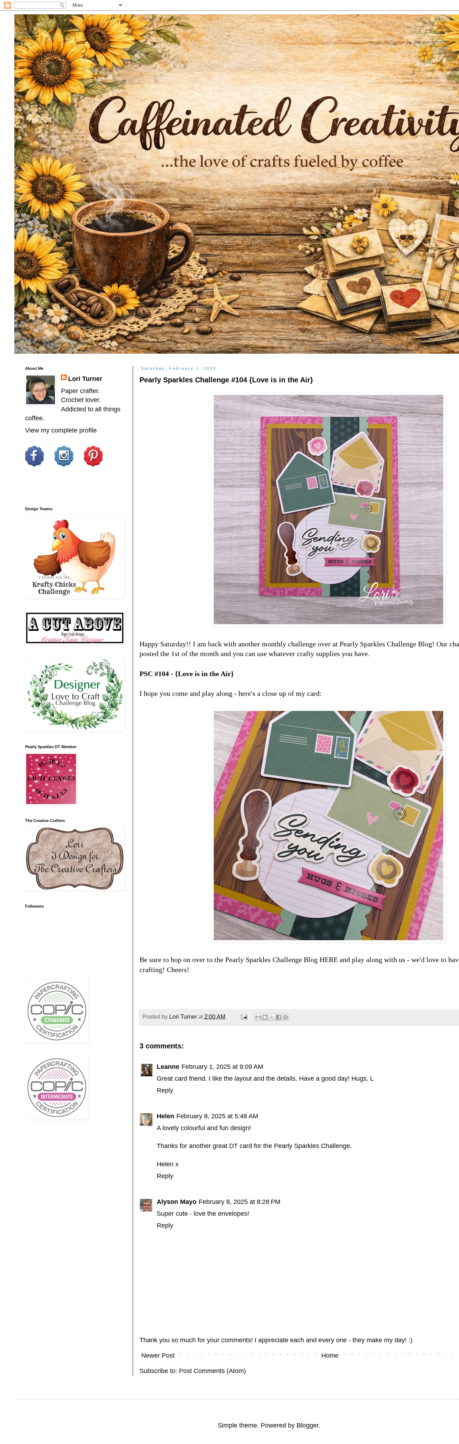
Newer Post (158, 1355)
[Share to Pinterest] (285, 1017)
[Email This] (258, 1017)
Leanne (168, 1066)
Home (330, 1355)
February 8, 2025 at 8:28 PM (239, 1201)
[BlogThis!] (265, 1017)
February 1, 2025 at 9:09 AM (222, 1066)
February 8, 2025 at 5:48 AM (217, 1116)
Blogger (307, 1425)
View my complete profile (61, 430)
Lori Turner (85, 378)
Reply (165, 1090)
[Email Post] (243, 1016)
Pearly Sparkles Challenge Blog (386, 644)
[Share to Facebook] (278, 1017)
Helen (165, 1116)
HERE (329, 960)
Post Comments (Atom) (212, 1370)
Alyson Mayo (177, 1201)
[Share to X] (271, 1017)
